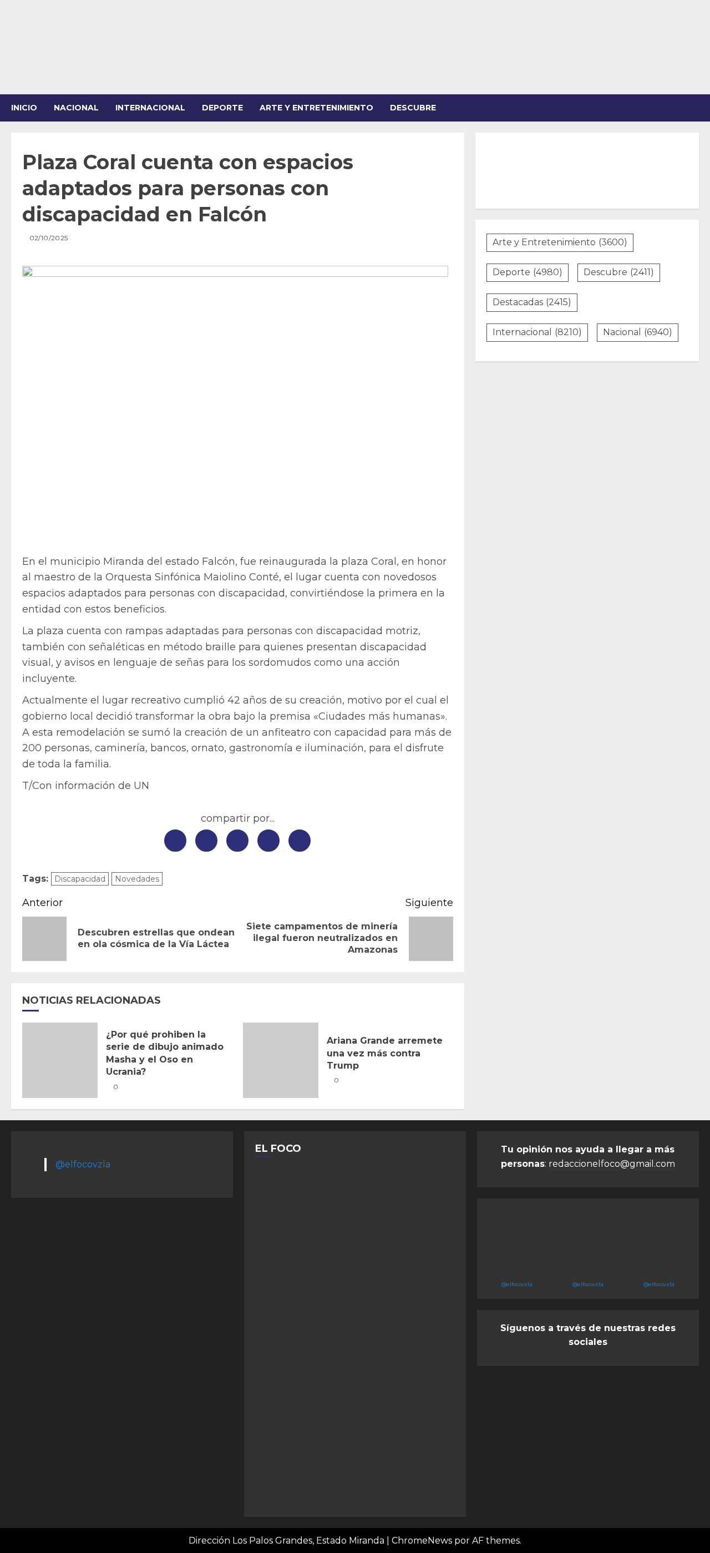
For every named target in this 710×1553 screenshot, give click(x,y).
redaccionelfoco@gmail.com (612, 1164)
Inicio (24, 108)
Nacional (76, 108)
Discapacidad (79, 879)
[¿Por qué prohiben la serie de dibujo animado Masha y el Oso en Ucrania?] (60, 1060)
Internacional (150, 108)
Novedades (137, 879)
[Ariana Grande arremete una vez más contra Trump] (280, 1060)
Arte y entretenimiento (316, 108)
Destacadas (532, 302)
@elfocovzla (82, 1164)
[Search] (692, 108)
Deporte (222, 108)
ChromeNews (422, 1540)
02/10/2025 (48, 238)
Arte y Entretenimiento (560, 242)
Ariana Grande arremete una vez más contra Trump (385, 1053)
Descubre (413, 108)
